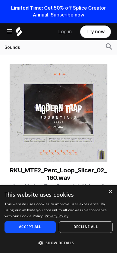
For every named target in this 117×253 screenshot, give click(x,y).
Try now (95, 31)
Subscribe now (67, 15)
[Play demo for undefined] (58, 113)
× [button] (110, 191)
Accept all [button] (30, 226)
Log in (65, 31)
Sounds (12, 47)
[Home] (19, 33)
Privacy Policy (56, 216)
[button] (58, 242)
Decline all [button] (86, 226)
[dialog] (58, 219)
